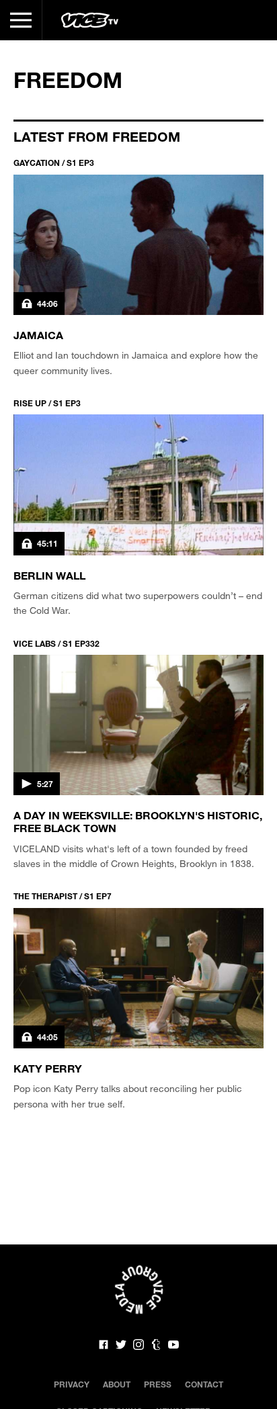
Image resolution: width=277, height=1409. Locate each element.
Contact (204, 1384)
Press (157, 1384)
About (116, 1384)
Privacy (71, 1384)
